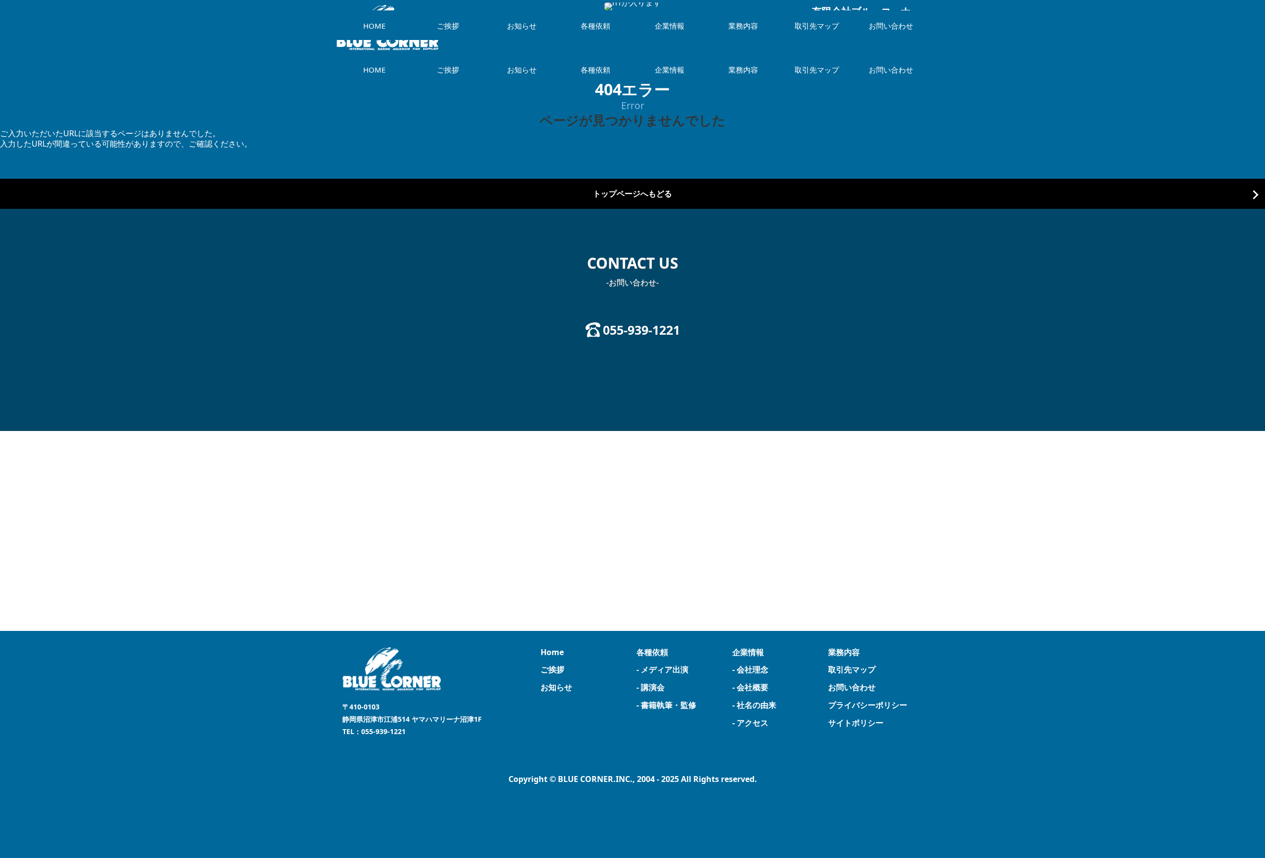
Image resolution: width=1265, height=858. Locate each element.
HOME (374, 70)
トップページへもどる (632, 194)
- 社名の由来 (754, 705)
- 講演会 (650, 687)
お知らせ (522, 70)
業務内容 (743, 70)
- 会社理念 (750, 669)
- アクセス (750, 722)
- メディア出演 (662, 669)
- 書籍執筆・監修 (666, 705)
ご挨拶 (448, 70)
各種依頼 (595, 70)
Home (552, 652)
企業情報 (669, 70)
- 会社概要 (750, 687)
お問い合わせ (891, 70)
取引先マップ (817, 70)
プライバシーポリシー (867, 705)
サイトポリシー (856, 722)
